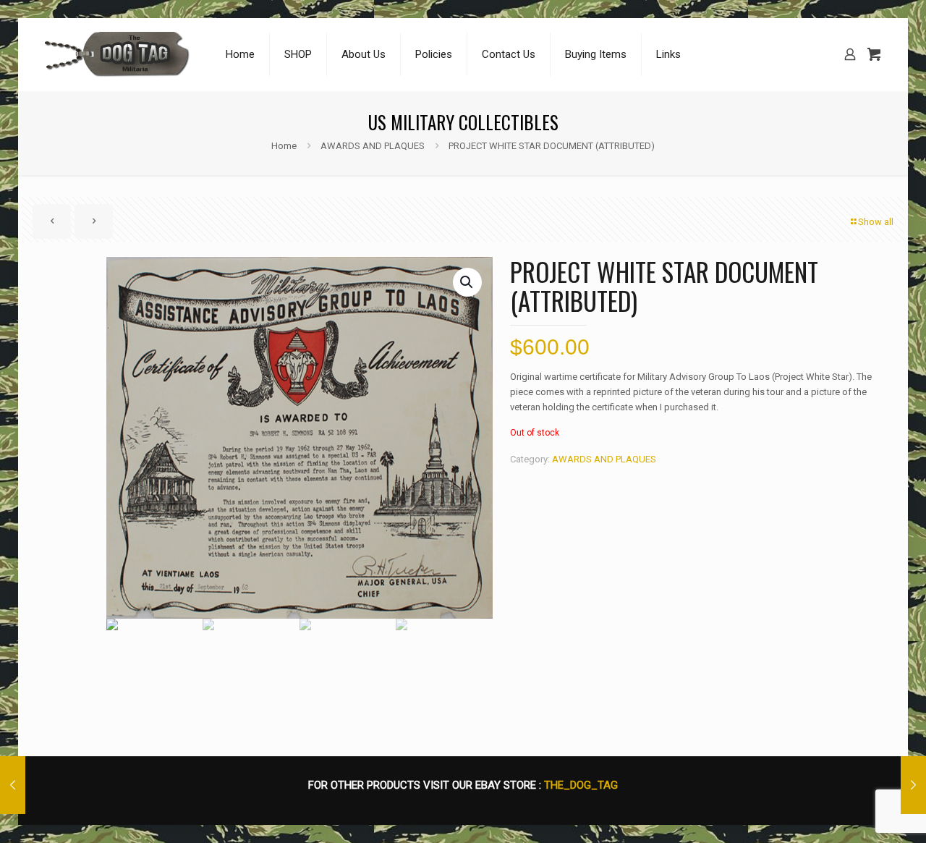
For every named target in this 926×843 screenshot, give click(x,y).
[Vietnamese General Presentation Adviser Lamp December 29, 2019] (12, 785)
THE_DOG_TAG (581, 785)
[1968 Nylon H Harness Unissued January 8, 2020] (913, 785)
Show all (875, 221)
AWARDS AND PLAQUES (372, 145)
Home (284, 145)
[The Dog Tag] (117, 54)
